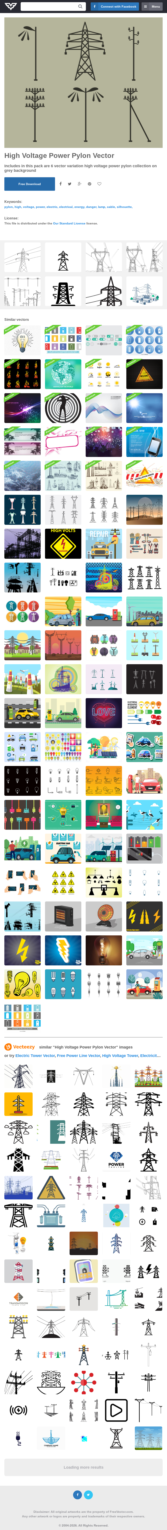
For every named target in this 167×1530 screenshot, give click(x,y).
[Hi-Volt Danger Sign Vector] (63, 544)
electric (52, 207)
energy (79, 207)
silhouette (124, 207)
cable (111, 207)
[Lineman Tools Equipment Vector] (144, 544)
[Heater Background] (63, 916)
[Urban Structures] (22, 578)
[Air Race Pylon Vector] (22, 679)
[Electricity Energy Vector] (63, 578)
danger (91, 207)
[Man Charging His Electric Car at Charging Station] (144, 781)
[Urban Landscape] (104, 544)
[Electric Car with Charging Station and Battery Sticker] (144, 747)
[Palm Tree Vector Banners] (22, 442)
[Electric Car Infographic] (63, 849)
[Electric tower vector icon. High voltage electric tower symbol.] (63, 262)
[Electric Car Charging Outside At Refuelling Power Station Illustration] (63, 612)
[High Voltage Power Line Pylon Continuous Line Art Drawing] (22, 260)
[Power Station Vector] (104, 578)
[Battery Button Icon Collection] (144, 340)
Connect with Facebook (118, 6)
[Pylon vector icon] (144, 578)
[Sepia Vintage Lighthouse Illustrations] (104, 476)
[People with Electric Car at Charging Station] (22, 849)
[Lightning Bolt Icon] (63, 950)
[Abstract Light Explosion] (22, 408)
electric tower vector (35, 1055)
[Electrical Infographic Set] (144, 713)
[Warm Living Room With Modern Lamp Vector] (104, 815)
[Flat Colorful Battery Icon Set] (63, 340)
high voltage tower (120, 1055)
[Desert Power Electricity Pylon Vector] (63, 645)
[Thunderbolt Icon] (22, 950)
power (40, 207)
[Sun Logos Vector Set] (104, 374)
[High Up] (22, 476)
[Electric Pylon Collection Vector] (63, 510)
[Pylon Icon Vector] (104, 645)
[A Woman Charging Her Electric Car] (144, 984)
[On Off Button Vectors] (104, 340)
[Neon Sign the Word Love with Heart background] (104, 713)
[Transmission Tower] (63, 679)
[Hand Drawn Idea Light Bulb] (22, 340)
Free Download (29, 184)
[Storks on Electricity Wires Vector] (144, 815)
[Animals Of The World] (63, 374)
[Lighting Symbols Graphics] (144, 916)
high (18, 207)
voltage (28, 207)
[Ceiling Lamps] (104, 883)
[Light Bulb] (104, 950)
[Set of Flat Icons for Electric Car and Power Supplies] (22, 747)
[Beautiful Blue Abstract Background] (144, 408)
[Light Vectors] (22, 984)
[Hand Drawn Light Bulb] (22, 781)
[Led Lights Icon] (63, 781)
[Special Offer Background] (144, 442)
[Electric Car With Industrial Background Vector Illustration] (144, 612)
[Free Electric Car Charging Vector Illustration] (144, 950)
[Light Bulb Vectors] (63, 747)
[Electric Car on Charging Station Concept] (104, 849)
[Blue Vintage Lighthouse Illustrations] (63, 476)
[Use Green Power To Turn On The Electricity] (104, 747)
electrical (66, 207)
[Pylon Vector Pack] (144, 510)
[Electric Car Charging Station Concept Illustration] (104, 612)
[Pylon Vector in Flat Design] (144, 645)
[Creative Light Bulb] (63, 815)
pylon (8, 207)
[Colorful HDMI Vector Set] (22, 815)
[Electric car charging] (63, 713)
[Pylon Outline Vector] (104, 510)
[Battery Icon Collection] (22, 1018)
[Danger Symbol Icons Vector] (63, 883)
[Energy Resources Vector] (104, 679)
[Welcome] (144, 374)
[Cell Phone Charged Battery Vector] (144, 849)
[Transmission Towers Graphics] (22, 916)
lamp (101, 207)
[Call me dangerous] (63, 408)
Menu (156, 6)
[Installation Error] (144, 476)
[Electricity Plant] (22, 544)
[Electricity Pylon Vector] (22, 645)
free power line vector (78, 1055)
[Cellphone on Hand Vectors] (22, 883)
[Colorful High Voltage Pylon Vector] (22, 510)
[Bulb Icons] (144, 883)
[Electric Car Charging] (22, 713)
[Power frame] (63, 442)
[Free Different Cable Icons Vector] (104, 984)
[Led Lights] (63, 984)
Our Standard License (69, 223)
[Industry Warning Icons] (104, 781)
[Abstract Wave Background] (104, 408)
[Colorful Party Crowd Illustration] (104, 442)
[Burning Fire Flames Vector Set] (22, 374)
